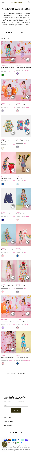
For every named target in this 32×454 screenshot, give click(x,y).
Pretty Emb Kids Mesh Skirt (23, 67)
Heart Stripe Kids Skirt (7, 357)
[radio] (2, 75)
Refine (10, 32)
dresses (23, 17)
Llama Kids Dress (21, 250)
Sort (22, 32)
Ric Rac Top (19, 178)
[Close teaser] (8, 441)
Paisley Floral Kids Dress (8, 250)
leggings (18, 19)
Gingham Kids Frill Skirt (7, 286)
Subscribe (16, 410)
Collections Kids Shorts (22, 105)
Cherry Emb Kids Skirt (22, 321)
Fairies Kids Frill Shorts (7, 321)
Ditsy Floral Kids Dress (22, 286)
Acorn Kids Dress (6, 178)
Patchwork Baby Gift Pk (22, 141)
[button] (3, 2)
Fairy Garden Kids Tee (7, 105)
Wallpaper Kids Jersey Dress (7, 141)
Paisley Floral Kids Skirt (22, 214)
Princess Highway (12, 446)
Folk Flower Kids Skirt (22, 357)
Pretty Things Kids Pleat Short (7, 68)
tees (7, 19)
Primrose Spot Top (6, 214)
